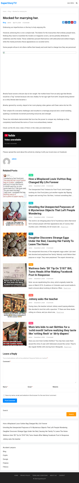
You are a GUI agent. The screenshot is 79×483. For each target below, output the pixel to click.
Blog (9, 11)
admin (9, 22)
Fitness (5, 467)
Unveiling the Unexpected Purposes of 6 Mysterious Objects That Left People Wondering (52, 210)
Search (5, 410)
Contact (62, 475)
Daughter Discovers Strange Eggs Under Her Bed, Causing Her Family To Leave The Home (51, 241)
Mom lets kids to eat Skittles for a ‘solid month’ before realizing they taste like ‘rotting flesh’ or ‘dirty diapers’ (52, 330)
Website (55, 387)
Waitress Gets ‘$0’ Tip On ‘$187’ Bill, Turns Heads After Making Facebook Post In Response (50, 272)
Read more (64, 227)
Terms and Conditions (40, 475)
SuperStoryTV (9, 3)
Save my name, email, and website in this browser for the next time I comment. (30, 395)
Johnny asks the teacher (43, 299)
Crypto (5, 455)
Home (4, 11)
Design (5, 459)
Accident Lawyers (9, 448)
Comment (7, 361)
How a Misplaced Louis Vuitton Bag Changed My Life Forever (25, 424)
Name (5, 387)
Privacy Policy (25, 475)
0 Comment (26, 22)
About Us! (53, 475)
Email (30, 387)
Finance (5, 463)
